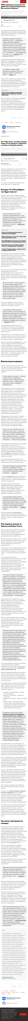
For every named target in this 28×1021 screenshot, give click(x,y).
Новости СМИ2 (5, 136)
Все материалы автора (6, 26)
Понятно (23, 1014)
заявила (11, 75)
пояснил (16, 342)
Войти (23, 1)
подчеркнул (21, 876)
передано (22, 98)
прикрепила (10, 476)
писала (13, 473)
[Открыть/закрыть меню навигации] (16, 2)
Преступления (18, 122)
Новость (6, 122)
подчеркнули (21, 224)
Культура (23, 992)
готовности (15, 854)
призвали (6, 322)
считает (22, 507)
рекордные (13, 842)
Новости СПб (12, 990)
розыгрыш (10, 258)
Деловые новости (15, 992)
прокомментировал (20, 920)
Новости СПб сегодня (5, 992)
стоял (12, 82)
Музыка (9, 994)
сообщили (16, 54)
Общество (3, 994)
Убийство (12, 122)
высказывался (17, 512)
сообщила (7, 453)
